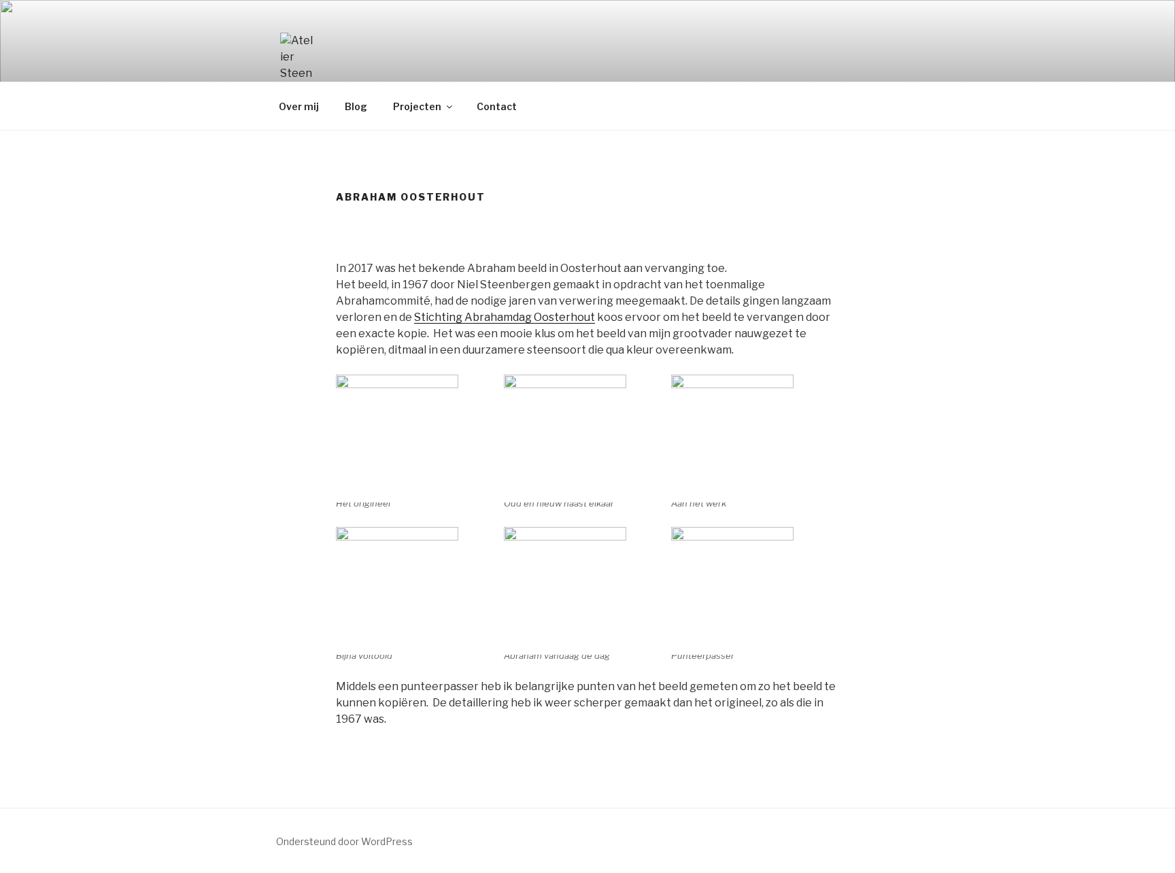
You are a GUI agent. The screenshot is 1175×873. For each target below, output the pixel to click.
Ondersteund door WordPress (344, 841)
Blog (356, 106)
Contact (497, 106)
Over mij (299, 106)
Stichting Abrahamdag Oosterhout (504, 317)
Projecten (417, 106)
